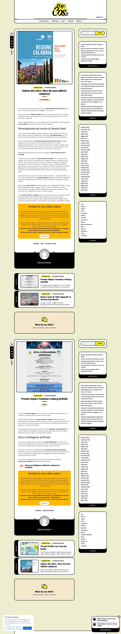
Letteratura (44, 100)
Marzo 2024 (84, 163)
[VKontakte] (12, 46)
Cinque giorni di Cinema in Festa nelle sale (92, 84)
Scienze (83, 229)
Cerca (100, 33)
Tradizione (84, 236)
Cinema (83, 206)
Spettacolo (84, 231)
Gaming (83, 215)
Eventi (82, 211)
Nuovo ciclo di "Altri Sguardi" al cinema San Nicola (56, 298)
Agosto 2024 (84, 152)
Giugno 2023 (84, 183)
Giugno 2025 (84, 134)
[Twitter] (12, 41)
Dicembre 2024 (85, 143)
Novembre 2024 (85, 145)
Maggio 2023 (84, 186)
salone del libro (51, 244)
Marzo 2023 (84, 190)
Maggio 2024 (84, 159)
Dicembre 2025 (85, 127)
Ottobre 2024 (84, 148)
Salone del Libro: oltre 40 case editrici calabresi (55, 565)
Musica (83, 222)
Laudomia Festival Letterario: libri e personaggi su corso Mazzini (92, 102)
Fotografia (84, 213)
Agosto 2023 (84, 179)
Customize (9, 628)
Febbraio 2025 (85, 141)
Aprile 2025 (84, 139)
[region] (18, 623)
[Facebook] (12, 38)
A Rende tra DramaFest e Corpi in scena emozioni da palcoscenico (92, 52)
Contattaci (44, 236)
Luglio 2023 (84, 181)
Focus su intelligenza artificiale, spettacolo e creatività (42, 466)
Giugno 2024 (84, 156)
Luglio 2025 (84, 132)
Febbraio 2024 (85, 165)
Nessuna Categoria (86, 224)
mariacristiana (51, 88)
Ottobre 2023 (84, 174)
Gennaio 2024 (85, 168)
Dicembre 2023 (85, 170)
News (82, 227)
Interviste (83, 218)
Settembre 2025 (85, 130)
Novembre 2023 (85, 172)
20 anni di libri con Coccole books (54, 548)
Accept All (27, 628)
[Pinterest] (12, 44)
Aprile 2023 (84, 188)
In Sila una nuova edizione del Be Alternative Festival (90, 60)
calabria (36, 244)
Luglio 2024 (84, 154)
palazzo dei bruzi (48, 510)
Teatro (83, 233)
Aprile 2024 (84, 161)
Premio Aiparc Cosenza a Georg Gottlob (56, 281)
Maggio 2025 (84, 136)
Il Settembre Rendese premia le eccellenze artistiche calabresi (92, 111)
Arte (82, 204)
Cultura (83, 209)
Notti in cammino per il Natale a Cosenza (92, 49)
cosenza (38, 510)
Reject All (18, 628)
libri (42, 244)
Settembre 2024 (85, 150)
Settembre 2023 (85, 177)
